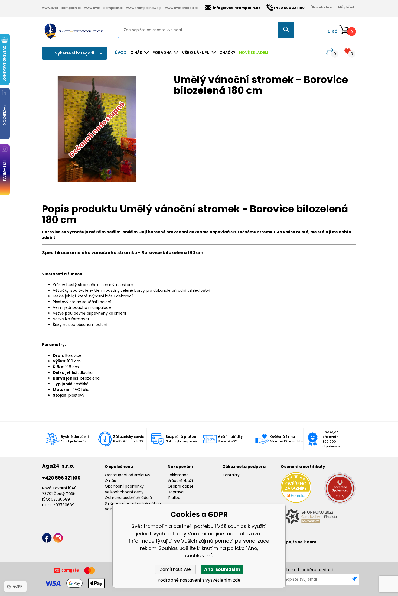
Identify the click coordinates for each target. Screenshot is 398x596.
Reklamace (178, 475)
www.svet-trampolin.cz (61, 7)
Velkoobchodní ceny (124, 492)
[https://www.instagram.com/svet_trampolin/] (58, 538)
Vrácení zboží (180, 480)
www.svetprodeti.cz (181, 7)
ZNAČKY (227, 52)
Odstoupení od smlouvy (127, 475)
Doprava (176, 492)
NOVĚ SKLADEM (253, 52)
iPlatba (174, 497)
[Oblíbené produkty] (347, 51)
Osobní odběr (180, 486)
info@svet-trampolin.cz (236, 7)
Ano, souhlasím (222, 569)
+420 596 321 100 (61, 478)
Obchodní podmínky (124, 486)
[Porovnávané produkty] (330, 51)
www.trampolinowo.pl (144, 7)
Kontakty (231, 475)
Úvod (120, 52)
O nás (110, 480)
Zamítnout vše (175, 569)
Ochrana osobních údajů (128, 497)
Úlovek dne (321, 7)
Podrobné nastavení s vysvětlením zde (199, 580)
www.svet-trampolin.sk (103, 7)
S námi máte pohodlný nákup (133, 503)
